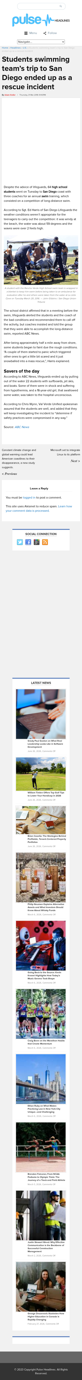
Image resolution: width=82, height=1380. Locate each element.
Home (5, 47)
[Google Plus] (36, 542)
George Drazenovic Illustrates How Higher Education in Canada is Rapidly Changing (46, 1316)
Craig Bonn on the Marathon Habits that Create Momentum (46, 1042)
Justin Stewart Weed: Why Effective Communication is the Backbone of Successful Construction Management (46, 1247)
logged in (29, 497)
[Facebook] (28, 542)
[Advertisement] (41, 141)
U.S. (25, 47)
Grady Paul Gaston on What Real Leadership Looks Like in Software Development (45, 743)
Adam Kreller (10, 95)
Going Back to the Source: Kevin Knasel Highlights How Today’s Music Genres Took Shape (44, 975)
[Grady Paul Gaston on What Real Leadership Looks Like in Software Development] (40, 713)
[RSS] (45, 542)
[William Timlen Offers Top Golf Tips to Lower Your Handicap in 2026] (40, 773)
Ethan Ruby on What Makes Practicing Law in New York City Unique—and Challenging (44, 1108)
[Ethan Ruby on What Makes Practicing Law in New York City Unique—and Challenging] (40, 1078)
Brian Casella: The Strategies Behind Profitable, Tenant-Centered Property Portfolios (47, 839)
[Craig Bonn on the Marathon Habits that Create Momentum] (40, 1013)
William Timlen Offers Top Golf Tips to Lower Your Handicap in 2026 (46, 794)
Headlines (15, 47)
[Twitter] (20, 542)
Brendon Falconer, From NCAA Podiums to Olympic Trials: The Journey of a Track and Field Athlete (46, 1177)
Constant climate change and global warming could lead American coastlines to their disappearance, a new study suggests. (19, 458)
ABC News (22, 427)
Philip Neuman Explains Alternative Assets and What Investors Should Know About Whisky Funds (46, 907)
